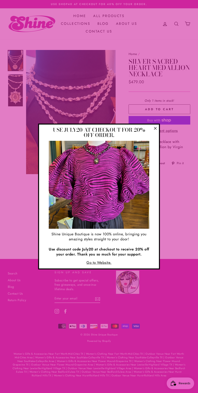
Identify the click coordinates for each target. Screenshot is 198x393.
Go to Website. (99, 262)
